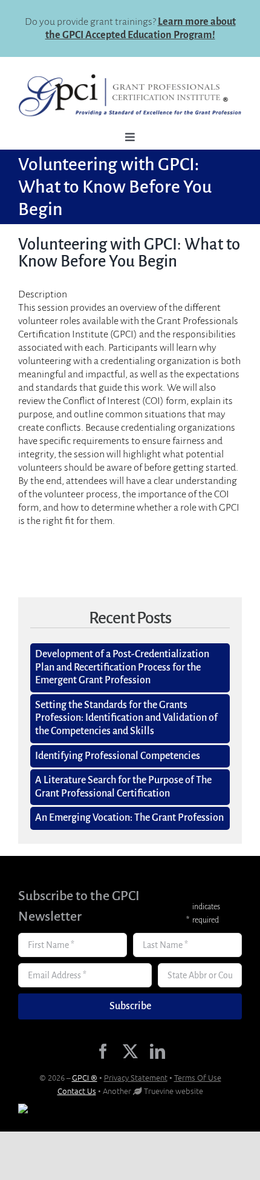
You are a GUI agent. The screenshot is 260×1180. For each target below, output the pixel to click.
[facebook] (103, 1051)
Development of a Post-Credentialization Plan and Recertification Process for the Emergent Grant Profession (122, 667)
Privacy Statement (135, 1077)
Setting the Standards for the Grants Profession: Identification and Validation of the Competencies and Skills (126, 718)
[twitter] (130, 1051)
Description (42, 294)
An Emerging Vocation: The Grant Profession (129, 817)
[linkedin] (157, 1051)
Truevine (159, 1090)
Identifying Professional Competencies (117, 756)
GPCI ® (84, 1077)
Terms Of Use (197, 1077)
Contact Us (76, 1090)
